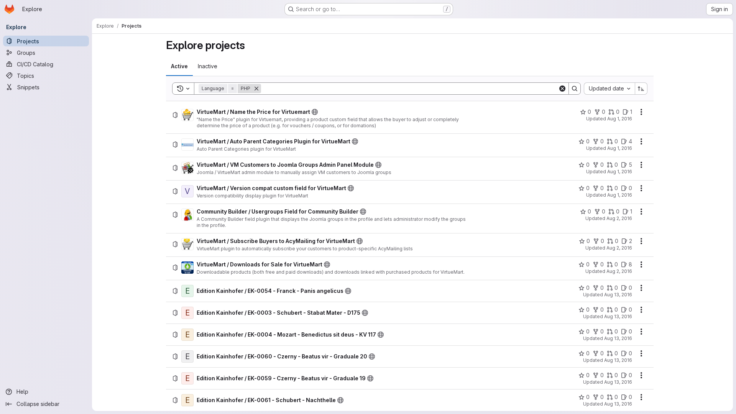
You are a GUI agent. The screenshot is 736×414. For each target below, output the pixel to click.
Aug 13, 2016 (618, 294)
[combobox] (609, 88)
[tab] (179, 66)
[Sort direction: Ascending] (641, 88)
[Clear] (562, 88)
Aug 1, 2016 (619, 119)
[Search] (574, 88)
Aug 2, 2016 (619, 218)
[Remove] (256, 88)
